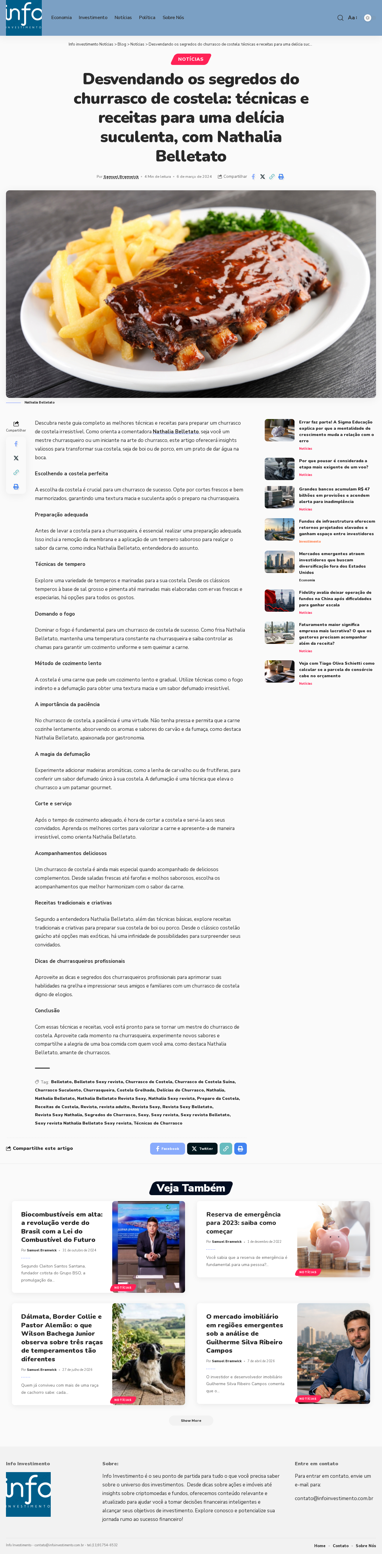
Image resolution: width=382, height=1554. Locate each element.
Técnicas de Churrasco (158, 1123)
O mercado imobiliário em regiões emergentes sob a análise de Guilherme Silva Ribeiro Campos (244, 1333)
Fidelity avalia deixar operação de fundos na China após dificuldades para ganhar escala (335, 599)
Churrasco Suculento (58, 1090)
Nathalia (215, 1090)
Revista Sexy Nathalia (58, 1115)
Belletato (61, 1082)
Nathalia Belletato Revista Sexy (111, 1098)
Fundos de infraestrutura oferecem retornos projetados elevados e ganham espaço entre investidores (337, 527)
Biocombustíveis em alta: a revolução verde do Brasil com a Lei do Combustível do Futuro (62, 1227)
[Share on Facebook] (253, 176)
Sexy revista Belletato (205, 1115)
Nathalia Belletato (176, 431)
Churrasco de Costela (148, 1082)
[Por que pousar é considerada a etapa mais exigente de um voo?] (280, 469)
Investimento (310, 541)
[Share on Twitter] (262, 176)
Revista (89, 1107)
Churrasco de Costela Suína (205, 1082)
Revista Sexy (146, 1107)
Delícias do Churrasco (180, 1090)
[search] (341, 18)
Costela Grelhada (135, 1090)
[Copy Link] (272, 176)
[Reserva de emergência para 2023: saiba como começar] (333, 1239)
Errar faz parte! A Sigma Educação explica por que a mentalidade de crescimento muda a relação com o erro (336, 431)
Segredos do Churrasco (109, 1115)
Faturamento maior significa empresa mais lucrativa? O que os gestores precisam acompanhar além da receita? (335, 634)
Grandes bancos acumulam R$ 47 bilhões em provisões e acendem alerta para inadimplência (334, 495)
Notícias (191, 59)
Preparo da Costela (218, 1098)
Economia (307, 580)
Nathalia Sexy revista (171, 1098)
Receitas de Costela (56, 1107)
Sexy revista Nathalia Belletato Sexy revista (83, 1123)
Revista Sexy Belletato (187, 1107)
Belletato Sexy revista (98, 1082)
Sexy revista (164, 1115)
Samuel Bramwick (121, 176)
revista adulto (114, 1107)
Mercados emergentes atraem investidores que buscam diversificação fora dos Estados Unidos (332, 563)
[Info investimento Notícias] (24, 18)
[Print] (281, 176)
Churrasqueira (98, 1090)
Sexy (143, 1115)
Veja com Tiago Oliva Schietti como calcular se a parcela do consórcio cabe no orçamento (337, 670)
